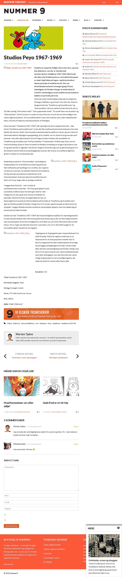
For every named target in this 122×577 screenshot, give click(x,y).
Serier (75, 20)
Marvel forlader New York (107, 55)
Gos (36, 323)
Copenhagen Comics (51, 558)
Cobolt (9, 323)
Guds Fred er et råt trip (55, 402)
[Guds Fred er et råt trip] (61, 395)
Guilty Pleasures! (104, 74)
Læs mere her (8, 564)
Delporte (16, 323)
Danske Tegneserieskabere (54, 549)
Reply (76, 426)
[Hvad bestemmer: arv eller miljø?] (22, 395)
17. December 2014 (34, 426)
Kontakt (98, 20)
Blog (86, 20)
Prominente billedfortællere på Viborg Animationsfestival (94, 124)
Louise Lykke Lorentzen (59, 412)
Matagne (43, 323)
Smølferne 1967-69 (68, 323)
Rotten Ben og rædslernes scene (103, 145)
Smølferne (56, 323)
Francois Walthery (27, 323)
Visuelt (50, 20)
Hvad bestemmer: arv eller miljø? (103, 156)
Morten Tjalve (22, 64)
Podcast (63, 20)
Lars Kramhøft (90, 55)
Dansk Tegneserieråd (51, 545)
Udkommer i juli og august (38, 2)
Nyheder (7, 20)
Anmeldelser (22, 20)
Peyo (49, 323)
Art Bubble (47, 562)
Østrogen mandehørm (58, 357)
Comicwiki (47, 553)
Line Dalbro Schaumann (22, 412)
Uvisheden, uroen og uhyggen (24, 357)
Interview (36, 20)
